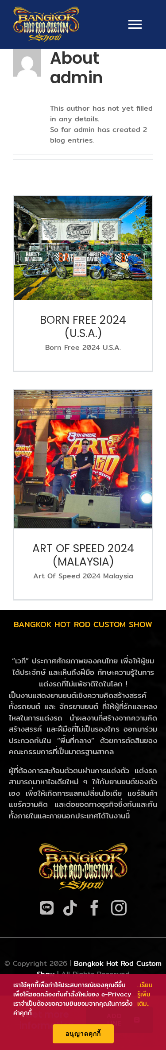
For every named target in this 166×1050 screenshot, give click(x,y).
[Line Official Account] (47, 907)
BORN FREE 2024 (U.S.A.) (83, 326)
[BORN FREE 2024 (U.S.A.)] (83, 248)
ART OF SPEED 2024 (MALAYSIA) (83, 555)
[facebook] (94, 907)
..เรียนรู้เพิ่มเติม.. (145, 994)
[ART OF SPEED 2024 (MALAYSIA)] (83, 459)
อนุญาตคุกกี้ (83, 1033)
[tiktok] (70, 907)
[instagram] (119, 907)
